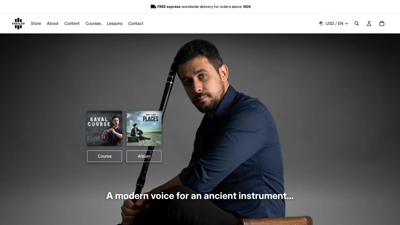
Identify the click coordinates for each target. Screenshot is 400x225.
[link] (104, 128)
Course (105, 156)
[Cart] (381, 23)
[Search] (356, 23)
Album (144, 156)
